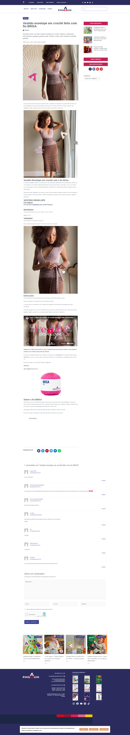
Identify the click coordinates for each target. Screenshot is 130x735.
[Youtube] (88, 2)
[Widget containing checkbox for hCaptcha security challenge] (35, 614)
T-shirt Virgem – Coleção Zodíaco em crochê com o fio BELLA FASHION (54, 659)
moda (34, 42)
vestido (38, 42)
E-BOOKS (50, 8)
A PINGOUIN (31, 2)
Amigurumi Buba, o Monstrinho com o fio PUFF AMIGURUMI (100, 29)
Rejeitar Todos (94, 729)
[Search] (106, 9)
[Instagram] (83, 2)
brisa (27, 42)
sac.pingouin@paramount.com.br (56, 676)
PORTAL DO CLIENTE (61, 2)
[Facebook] (85, 2)
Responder (104, 480)
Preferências (83, 729)
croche (31, 42)
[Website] (93, 604)
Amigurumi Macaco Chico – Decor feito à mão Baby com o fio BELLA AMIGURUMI (97, 659)
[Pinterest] (90, 2)
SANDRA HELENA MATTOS (34, 543)
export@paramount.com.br (57, 685)
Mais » (24, 661)
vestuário (43, 42)
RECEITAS (26, 8)
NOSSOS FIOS (40, 2)
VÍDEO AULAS (33, 8)
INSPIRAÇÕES (42, 8)
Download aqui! (75, 674)
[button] (25, 18)
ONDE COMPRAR (50, 2)
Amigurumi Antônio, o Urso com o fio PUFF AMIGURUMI (100, 38)
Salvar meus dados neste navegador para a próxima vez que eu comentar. (39, 609)
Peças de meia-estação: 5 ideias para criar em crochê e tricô (100, 48)
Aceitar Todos (104, 729)
